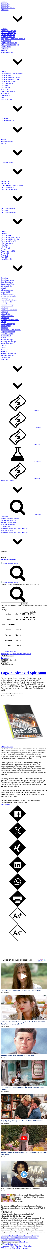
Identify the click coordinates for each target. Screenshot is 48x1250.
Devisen (37, 478)
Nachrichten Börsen (8, 1238)
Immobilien (5, 318)
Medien (3, 139)
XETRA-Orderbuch (8, 208)
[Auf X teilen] (17, 838)
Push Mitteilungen (7, 656)
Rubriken (4, 29)
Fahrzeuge (4, 298)
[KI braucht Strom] (22, 745)
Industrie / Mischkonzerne (10, 320)
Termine (4, 51)
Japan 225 (4, 97)
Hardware (4, 312)
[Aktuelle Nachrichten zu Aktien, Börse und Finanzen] (9, 563)
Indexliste (4, 233)
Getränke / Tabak (7, 306)
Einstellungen (5, 526)
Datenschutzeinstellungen (10, 1242)
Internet (3, 322)
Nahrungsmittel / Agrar (9, 342)
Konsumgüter (5, 326)
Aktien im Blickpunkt (8, 31)
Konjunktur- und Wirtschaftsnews (13, 39)
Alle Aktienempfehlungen (10, 45)
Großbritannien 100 (8, 91)
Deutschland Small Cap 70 (10, 77)
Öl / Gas (4, 345)
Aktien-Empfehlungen (23, 1238)
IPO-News (4, 49)
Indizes (3, 72)
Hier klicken (5, 804)
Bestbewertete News (8, 35)
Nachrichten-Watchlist (9, 520)
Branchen (4, 118)
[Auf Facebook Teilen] (17, 821)
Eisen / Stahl (5, 292)
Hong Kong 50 (6, 99)
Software (4, 351)
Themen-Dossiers (7, 53)
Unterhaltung (5, 357)
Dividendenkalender (8, 187)
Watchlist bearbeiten (8, 524)
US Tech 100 (5, 87)
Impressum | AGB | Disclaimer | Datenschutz (16, 1246)
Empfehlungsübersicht (9, 43)
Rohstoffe (4, 349)
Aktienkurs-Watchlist (8, 522)
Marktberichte (6, 41)
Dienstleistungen (7, 290)
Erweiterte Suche (7, 162)
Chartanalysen (6, 47)
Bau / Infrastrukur (7, 282)
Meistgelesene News (8, 37)
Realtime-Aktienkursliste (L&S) (12, 185)
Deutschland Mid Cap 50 (10, 79)
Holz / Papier (5, 314)
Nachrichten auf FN (8, 8)
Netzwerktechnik (7, 344)
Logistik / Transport (8, 332)
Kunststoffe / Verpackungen (11, 330)
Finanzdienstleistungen (9, 300)
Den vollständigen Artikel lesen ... (13, 694)
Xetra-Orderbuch (18, 1236)
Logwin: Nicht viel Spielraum (23, 673)
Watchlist (37, 514)
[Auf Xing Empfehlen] (17, 855)
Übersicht (4, 210)
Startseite (4, 2)
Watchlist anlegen (7, 530)
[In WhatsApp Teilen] (17, 889)
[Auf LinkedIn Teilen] (17, 872)
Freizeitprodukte (6, 302)
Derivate (37, 444)
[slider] (4, 665)
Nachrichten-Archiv (13, 1240)
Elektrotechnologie (7, 294)
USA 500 (4, 85)
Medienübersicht (7, 141)
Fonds (36, 410)
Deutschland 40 (6, 75)
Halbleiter (4, 308)
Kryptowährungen (7, 480)
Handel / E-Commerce (9, 310)
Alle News (4, 10)
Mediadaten (23, 1242)
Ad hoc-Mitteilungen (8, 33)
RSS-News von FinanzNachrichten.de (14, 1248)
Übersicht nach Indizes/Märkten (12, 74)
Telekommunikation (8, 355)
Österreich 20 (5, 95)
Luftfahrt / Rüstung (7, 334)
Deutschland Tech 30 (8, 81)
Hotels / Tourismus (7, 316)
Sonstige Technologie (8, 353)
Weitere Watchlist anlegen (10, 518)
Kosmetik (4, 328)
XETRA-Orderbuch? (8, 212)
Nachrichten (5, 4)
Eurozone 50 (5, 89)
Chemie (3, 288)
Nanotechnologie (7, 340)
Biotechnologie (6, 286)
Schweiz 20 (5, 93)
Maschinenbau (6, 336)
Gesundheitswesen (7, 304)
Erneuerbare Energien (8, 296)
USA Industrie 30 (7, 83)
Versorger (4, 359)
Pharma (3, 347)
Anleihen (37, 427)
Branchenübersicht (7, 120)
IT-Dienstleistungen (8, 324)
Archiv (3, 143)
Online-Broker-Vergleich (9, 189)
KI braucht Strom (7, 747)
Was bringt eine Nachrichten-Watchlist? (15, 528)
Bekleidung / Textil (7, 284)
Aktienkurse (5, 181)
